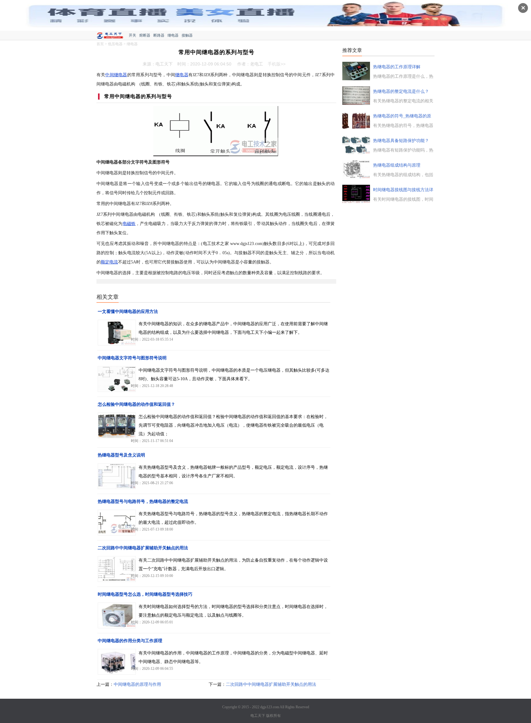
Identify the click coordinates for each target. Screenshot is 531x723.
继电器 (173, 35)
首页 (100, 44)
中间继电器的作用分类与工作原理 (130, 640)
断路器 (158, 35)
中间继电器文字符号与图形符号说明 (132, 358)
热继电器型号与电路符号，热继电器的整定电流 (143, 501)
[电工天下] (112, 36)
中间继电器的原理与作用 (137, 684)
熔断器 (144, 35)
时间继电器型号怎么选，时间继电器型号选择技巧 (145, 594)
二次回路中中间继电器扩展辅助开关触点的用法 (143, 548)
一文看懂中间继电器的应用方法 (128, 311)
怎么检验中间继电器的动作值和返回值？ (136, 404)
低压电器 (115, 44)
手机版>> (276, 63)
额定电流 (109, 262)
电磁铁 (129, 223)
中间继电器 (116, 75)
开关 (132, 35)
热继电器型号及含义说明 (121, 455)
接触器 (187, 35)
